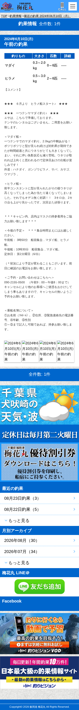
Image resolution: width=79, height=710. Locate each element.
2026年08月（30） (22, 540)
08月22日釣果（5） (22, 509)
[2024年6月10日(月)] (12, 351)
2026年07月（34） (22, 551)
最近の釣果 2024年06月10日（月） (47, 16)
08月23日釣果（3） (22, 498)
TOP (4, 16)
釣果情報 (15, 16)
